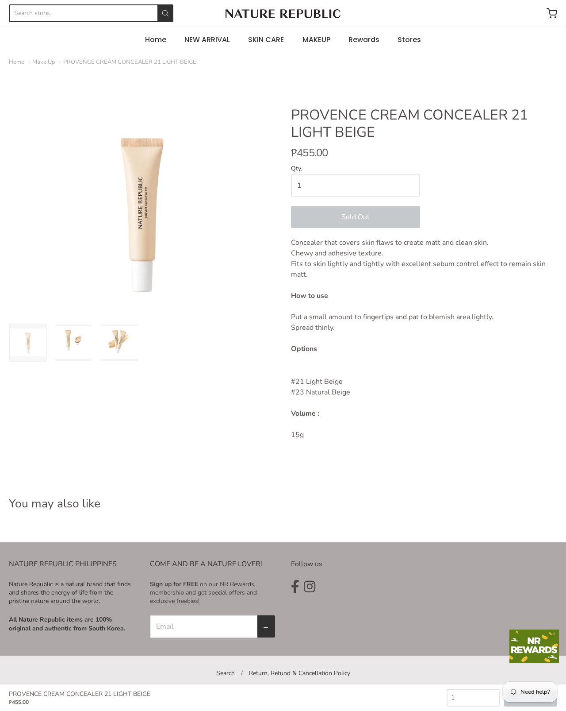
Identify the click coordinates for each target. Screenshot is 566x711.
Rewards (363, 40)
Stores (409, 40)
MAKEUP (316, 40)
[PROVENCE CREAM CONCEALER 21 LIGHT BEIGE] (28, 343)
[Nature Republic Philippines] (283, 13)
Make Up (43, 62)
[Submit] (165, 13)
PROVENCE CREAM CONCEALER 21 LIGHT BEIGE (129, 62)
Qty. (296, 169)
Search (225, 673)
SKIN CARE (266, 40)
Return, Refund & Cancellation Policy (299, 673)
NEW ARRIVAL (207, 40)
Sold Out (355, 217)
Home (155, 40)
